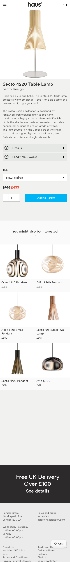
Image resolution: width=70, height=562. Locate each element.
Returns (42, 554)
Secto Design (13, 89)
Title (5, 170)
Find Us (42, 557)
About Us (8, 547)
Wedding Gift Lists (14, 550)
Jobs (5, 554)
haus (28, 9)
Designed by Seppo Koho (18, 95)
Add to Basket (46, 197)
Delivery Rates (46, 550)
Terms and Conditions (16, 557)
